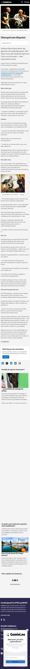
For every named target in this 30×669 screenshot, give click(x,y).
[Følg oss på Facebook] (1, 619)
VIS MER (22, 194)
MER (27, 2)
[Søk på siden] (22, 2)
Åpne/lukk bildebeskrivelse (15, 31)
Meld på (6, 357)
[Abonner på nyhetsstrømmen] (4, 619)
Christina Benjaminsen (7, 628)
